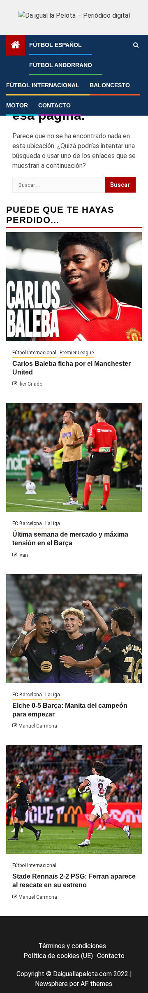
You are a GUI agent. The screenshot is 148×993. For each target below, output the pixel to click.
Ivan (23, 555)
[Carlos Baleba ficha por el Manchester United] (74, 286)
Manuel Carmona (37, 726)
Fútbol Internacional (42, 85)
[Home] (15, 45)
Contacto (54, 105)
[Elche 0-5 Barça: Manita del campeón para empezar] (74, 628)
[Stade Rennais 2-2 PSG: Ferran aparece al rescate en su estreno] (74, 799)
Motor (17, 105)
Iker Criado (30, 384)
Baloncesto (110, 85)
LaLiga (52, 523)
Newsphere (51, 984)
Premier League (77, 353)
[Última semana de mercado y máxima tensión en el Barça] (74, 457)
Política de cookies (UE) (58, 956)
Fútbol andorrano (60, 65)
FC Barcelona (27, 523)
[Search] (136, 45)
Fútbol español (55, 45)
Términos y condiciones (72, 946)
